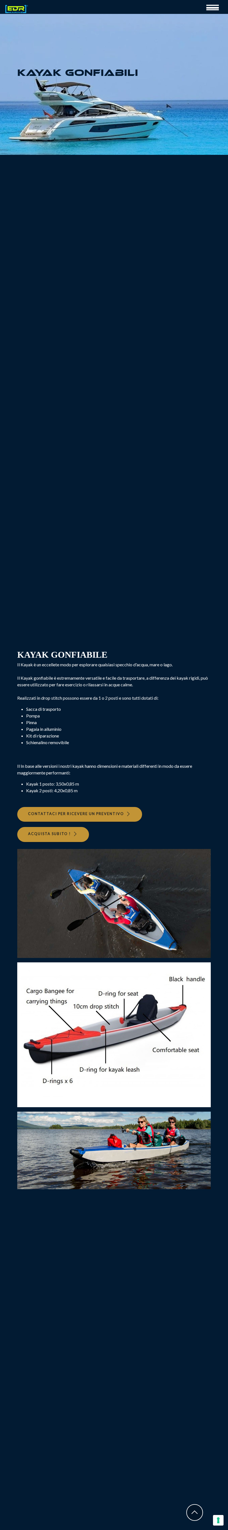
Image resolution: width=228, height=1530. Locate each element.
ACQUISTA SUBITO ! (49, 833)
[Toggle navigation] (214, 6)
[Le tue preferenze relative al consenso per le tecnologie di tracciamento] (218, 1520)
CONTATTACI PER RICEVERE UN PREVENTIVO (76, 813)
